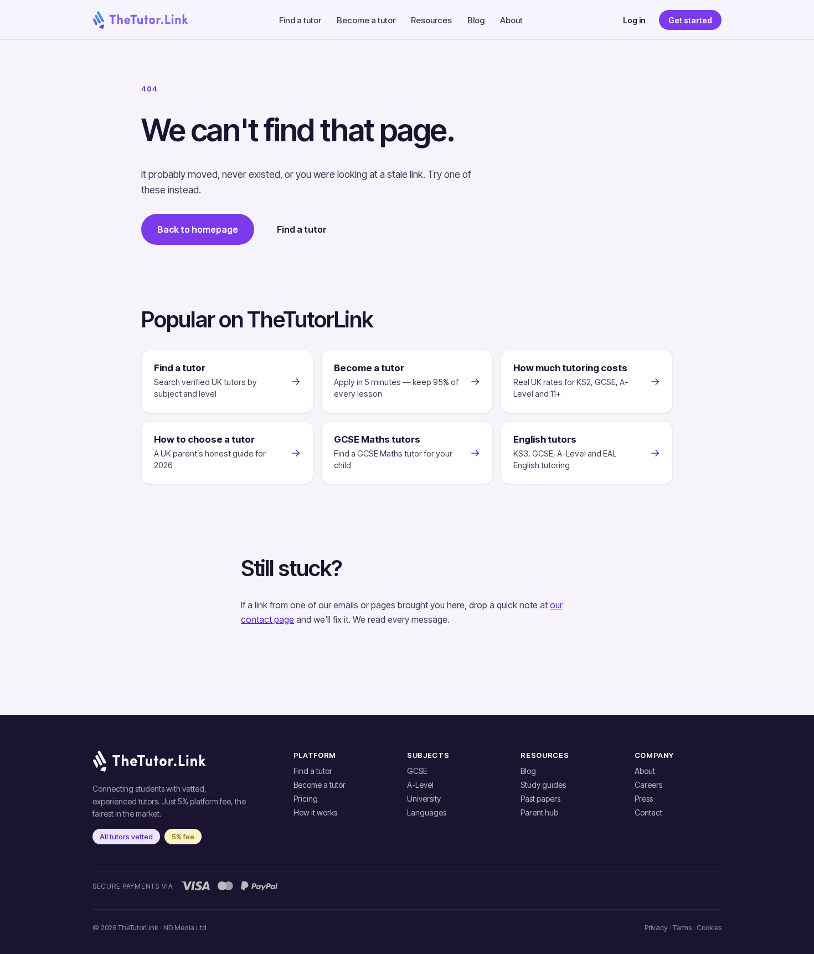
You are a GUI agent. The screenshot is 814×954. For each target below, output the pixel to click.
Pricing (305, 798)
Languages (426, 812)
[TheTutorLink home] (140, 20)
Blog (476, 20)
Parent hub (539, 812)
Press (644, 798)
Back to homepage (197, 229)
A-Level (420, 784)
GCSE (417, 771)
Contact (648, 812)
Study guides (543, 784)
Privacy (656, 927)
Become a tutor (366, 20)
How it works (315, 812)
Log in (634, 20)
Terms (682, 927)
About (511, 20)
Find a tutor (300, 20)
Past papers (540, 798)
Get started (690, 20)
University (424, 798)
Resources (431, 20)
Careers (648, 784)
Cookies (709, 927)
